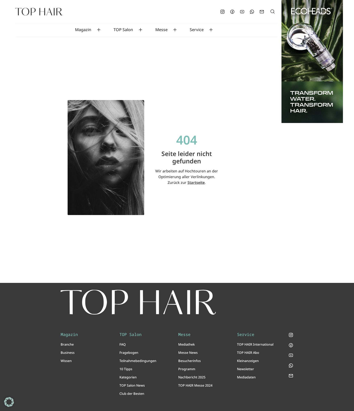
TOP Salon (123, 29)
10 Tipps (125, 369)
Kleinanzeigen (248, 361)
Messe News (188, 352)
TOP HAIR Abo (248, 352)
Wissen (66, 361)
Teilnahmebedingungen (137, 361)
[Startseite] (38, 12)
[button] (9, 402)
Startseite (196, 182)
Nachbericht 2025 (191, 377)
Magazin (83, 29)
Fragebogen (128, 352)
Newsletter (245, 369)
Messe (161, 29)
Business (68, 352)
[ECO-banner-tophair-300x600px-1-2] (312, 61)
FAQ (122, 344)
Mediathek (186, 344)
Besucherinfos (189, 361)
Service (197, 29)
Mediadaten (246, 377)
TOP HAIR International (255, 344)
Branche (67, 344)
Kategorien (128, 377)
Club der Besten (131, 393)
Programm (186, 369)
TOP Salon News (132, 385)
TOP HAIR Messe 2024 (195, 385)
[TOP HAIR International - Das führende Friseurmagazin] (138, 302)
